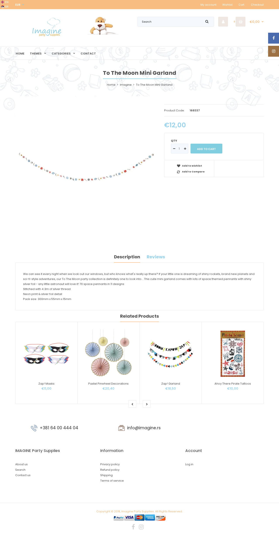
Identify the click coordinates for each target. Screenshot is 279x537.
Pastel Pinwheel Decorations (108, 384)
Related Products (139, 316)
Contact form (224, 429)
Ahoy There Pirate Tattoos (232, 384)
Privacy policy (110, 464)
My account (208, 5)
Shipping (106, 475)
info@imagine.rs (144, 428)
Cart (241, 5)
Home (111, 85)
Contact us (23, 475)
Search (20, 470)
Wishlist (227, 5)
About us (21, 464)
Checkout (257, 5)
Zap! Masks (46, 384)
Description (127, 257)
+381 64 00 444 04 (59, 428)
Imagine (126, 85)
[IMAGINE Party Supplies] (48, 36)
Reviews (156, 257)
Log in (189, 464)
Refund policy (109, 470)
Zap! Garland (170, 384)
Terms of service (112, 481)
